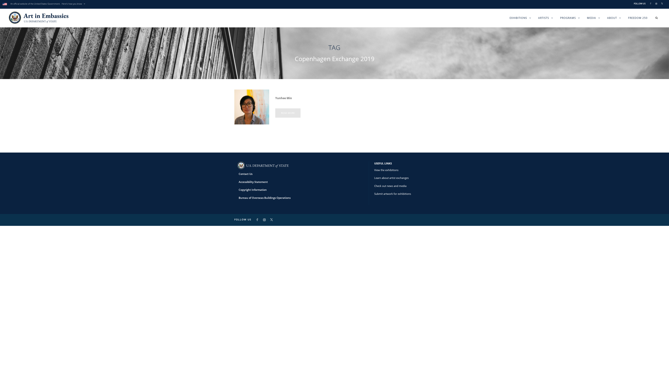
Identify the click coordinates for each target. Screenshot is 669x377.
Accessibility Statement (253, 182)
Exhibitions (518, 18)
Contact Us (245, 174)
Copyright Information (253, 189)
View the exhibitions (386, 170)
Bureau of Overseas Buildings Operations (265, 197)
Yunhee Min (283, 98)
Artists (543, 18)
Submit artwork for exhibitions (392, 193)
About (612, 18)
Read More (288, 112)
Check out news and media (390, 186)
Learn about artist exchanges (391, 178)
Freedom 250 (638, 18)
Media (591, 18)
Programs (568, 18)
